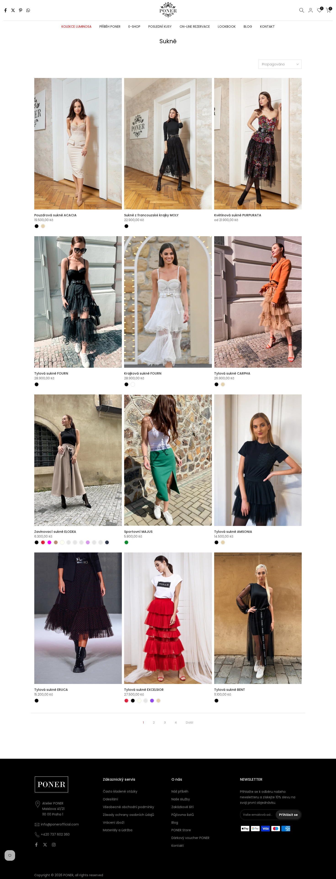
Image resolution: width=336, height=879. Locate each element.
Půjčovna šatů (182, 814)
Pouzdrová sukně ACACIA (55, 215)
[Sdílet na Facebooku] (5, 10)
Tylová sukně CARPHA (232, 373)
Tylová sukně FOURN (51, 373)
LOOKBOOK (227, 26)
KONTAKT (267, 26)
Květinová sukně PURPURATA (237, 215)
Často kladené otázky (120, 791)
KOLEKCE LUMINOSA (76, 26)
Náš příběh (179, 791)
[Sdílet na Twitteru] (13, 10)
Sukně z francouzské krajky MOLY (151, 215)
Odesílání (110, 799)
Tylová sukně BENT (229, 689)
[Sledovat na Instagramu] (54, 844)
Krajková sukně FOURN (142, 373)
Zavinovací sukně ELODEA (55, 531)
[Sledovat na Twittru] (45, 844)
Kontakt (177, 845)
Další (189, 722)
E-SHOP (134, 26)
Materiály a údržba (117, 830)
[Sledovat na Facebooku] (36, 844)
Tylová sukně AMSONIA (233, 531)
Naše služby (180, 799)
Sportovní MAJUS (138, 531)
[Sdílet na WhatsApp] (28, 10)
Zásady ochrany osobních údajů (128, 814)
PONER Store (181, 830)
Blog (174, 822)
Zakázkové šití (182, 807)
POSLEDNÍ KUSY (160, 26)
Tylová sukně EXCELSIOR (144, 689)
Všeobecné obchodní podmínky (128, 807)
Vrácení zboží (113, 822)
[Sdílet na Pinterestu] (21, 10)
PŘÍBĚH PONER (109, 26)
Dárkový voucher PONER (190, 838)
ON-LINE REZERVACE (195, 26)
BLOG (248, 26)
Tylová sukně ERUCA (51, 689)
